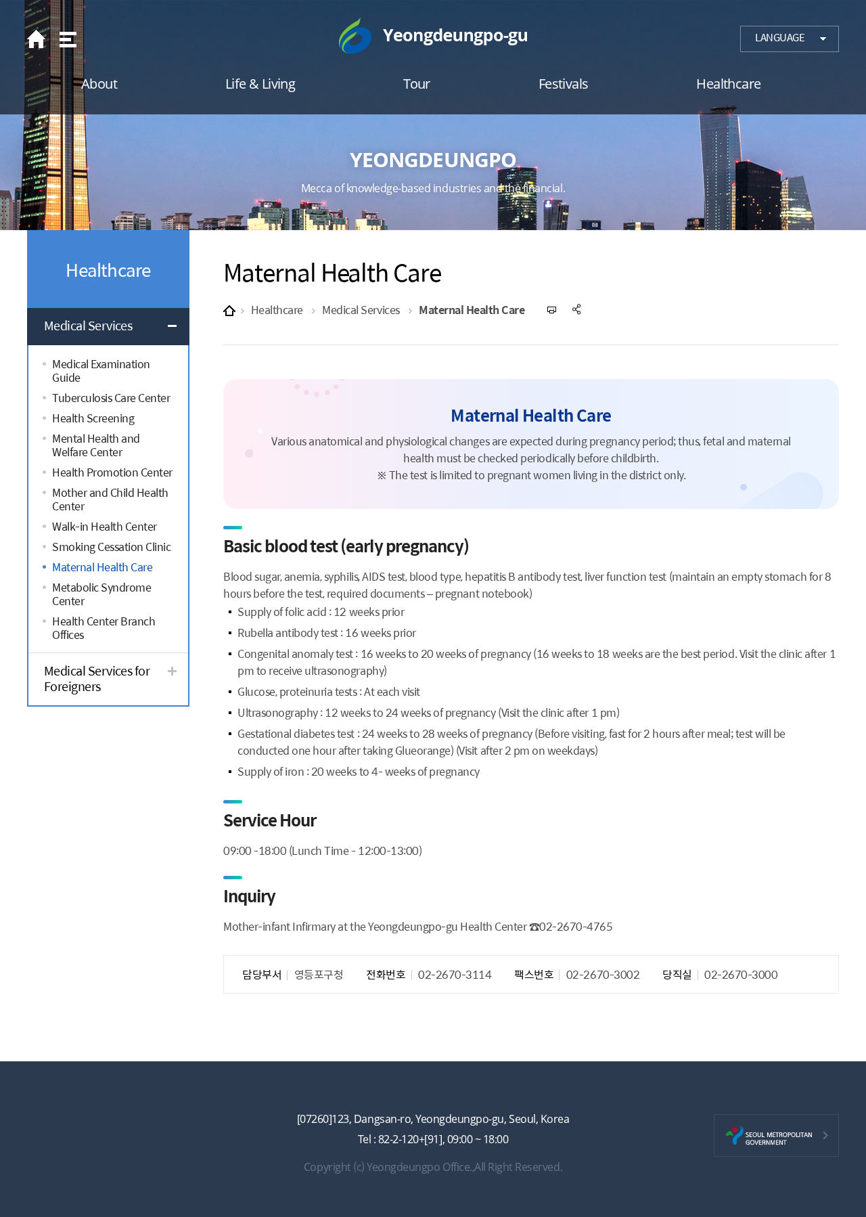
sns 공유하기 (577, 309)
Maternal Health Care (471, 309)
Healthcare (277, 309)
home (40, 39)
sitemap (67, 39)
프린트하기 (552, 309)
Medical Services (360, 309)
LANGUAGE (779, 37)
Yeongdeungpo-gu (433, 36)
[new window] (776, 1135)
